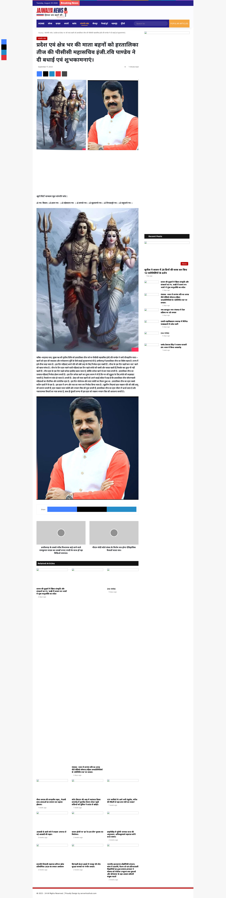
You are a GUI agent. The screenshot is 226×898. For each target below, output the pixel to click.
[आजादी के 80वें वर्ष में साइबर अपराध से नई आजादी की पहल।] (52, 820)
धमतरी (66, 23)
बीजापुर (95, 23)
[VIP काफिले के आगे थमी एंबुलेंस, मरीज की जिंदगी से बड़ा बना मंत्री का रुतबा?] (123, 788)
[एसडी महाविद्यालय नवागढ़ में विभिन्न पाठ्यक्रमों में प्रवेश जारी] (151, 325)
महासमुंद (114, 23)
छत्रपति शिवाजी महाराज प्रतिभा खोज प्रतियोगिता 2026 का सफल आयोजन (50, 865)
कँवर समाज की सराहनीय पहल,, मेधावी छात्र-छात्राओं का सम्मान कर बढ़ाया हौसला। (51, 802)
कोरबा (50, 23)
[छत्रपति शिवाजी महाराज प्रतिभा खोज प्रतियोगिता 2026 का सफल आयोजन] (52, 853)
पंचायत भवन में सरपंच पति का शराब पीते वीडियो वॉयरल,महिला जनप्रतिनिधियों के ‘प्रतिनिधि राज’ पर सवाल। (87, 769)
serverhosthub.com (88, 893)
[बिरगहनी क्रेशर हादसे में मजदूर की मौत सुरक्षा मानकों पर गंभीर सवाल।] (87, 853)
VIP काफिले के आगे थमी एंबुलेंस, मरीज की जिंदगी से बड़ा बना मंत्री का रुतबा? (122, 800)
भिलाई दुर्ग (104, 23)
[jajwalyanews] (52, 12)
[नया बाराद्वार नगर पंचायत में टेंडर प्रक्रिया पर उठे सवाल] (151, 313)
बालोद (74, 23)
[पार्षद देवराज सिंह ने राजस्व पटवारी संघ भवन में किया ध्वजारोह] (151, 348)
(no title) (111, 588)
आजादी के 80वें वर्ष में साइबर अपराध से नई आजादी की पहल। (51, 833)
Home (41, 23)
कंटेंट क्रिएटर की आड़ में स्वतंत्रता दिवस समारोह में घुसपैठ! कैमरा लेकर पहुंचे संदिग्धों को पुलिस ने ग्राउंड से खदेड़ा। (86, 802)
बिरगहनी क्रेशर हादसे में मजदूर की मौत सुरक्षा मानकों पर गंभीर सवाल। (86, 865)
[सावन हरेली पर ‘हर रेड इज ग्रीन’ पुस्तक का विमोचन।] (87, 820)
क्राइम (58, 23)
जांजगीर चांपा (84, 23)
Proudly (68, 893)
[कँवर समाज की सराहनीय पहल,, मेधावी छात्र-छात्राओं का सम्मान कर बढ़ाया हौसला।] (52, 788)
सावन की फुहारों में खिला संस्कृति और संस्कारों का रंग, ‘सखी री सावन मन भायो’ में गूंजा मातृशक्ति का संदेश (51, 591)
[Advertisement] (87, 172)
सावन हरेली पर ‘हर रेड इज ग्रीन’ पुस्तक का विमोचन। (87, 833)
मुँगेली (123, 23)
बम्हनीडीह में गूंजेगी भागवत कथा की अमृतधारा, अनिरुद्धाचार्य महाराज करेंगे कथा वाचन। (121, 834)
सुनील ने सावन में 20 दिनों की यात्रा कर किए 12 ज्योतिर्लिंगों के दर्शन (165, 271)
